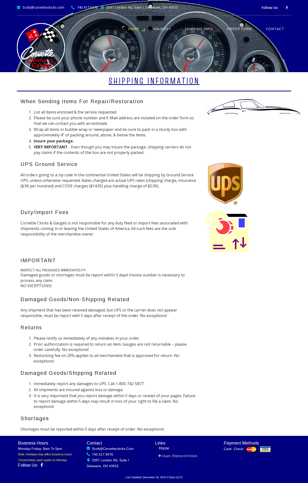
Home (133, 28)
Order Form (239, 28)
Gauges (160, 28)
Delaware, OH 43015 (103, 466)
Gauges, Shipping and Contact (179, 455)
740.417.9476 (87, 7)
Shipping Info (199, 28)
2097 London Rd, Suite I (109, 460)
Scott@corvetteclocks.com (43, 7)
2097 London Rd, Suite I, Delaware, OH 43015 (142, 7)
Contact (275, 28)
